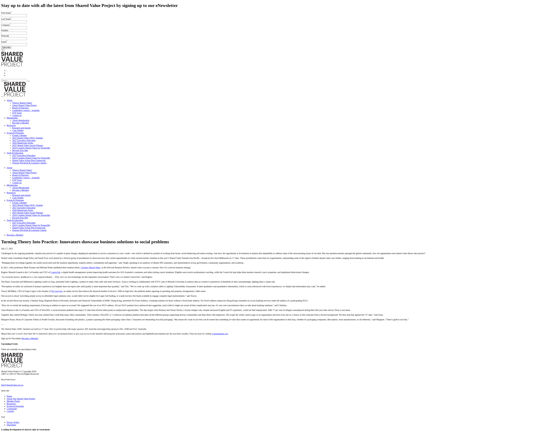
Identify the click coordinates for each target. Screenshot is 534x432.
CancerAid (55, 272)
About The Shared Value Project (21, 399)
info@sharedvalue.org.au (12, 385)
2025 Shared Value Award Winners (27, 145)
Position (4, 30)
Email (4, 42)
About (9, 100)
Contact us (17, 115)
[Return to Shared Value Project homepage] (12, 66)
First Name (6, 13)
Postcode (5, 36)
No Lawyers (56, 291)
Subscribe (6, 47)
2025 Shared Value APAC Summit (27, 138)
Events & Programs (15, 133)
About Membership (20, 120)
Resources (11, 125)
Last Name (6, 19)
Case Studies (18, 130)
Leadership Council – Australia (25, 110)
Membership (12, 118)
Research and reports (21, 128)
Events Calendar (19, 135)
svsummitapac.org (220, 334)
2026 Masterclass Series (22, 143)
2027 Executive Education (23, 140)
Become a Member (20, 123)
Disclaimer (11, 425)
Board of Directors (20, 108)
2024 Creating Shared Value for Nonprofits (31, 148)
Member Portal (13, 401)
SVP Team (17, 113)
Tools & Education (15, 153)
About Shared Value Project (24, 105)
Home (9, 396)
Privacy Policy (13, 422)
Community (12, 409)
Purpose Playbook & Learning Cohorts (29, 163)
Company (6, 25)
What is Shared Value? (22, 103)
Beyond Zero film (20, 150)
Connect (10, 411)
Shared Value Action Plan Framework (28, 160)
